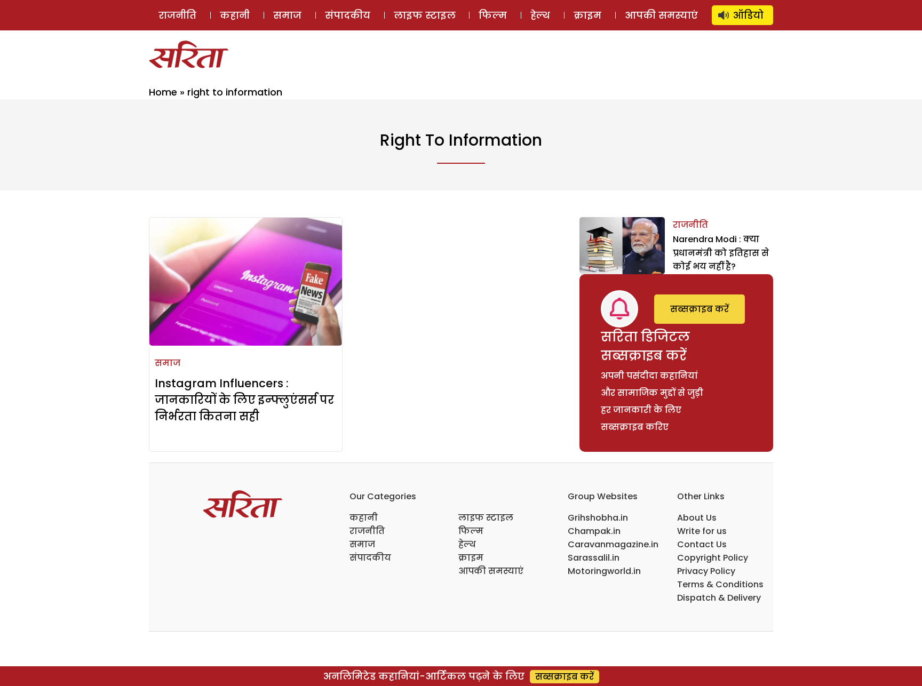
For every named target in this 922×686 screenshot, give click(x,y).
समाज (287, 15)
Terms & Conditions (720, 584)
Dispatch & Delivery (719, 598)
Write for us (702, 531)
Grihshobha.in (598, 518)
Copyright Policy (712, 558)
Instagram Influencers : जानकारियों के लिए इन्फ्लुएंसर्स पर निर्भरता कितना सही (244, 400)
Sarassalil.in (593, 558)
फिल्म (493, 15)
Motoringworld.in (604, 571)
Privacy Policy (706, 571)
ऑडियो (748, 15)
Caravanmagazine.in (613, 544)
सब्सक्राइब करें (699, 309)
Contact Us (702, 544)
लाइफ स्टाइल (425, 15)
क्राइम (587, 15)
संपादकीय (347, 15)
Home (163, 92)
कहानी (235, 15)
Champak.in (594, 531)
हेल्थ (540, 15)
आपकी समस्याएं (661, 15)
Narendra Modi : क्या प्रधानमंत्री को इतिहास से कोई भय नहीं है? (721, 253)
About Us (697, 518)
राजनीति (177, 15)
